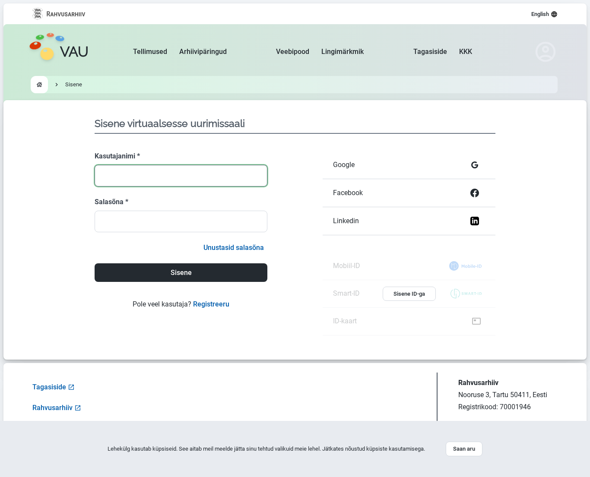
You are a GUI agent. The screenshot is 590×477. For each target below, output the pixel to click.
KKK (465, 51)
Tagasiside (430, 51)
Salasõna (111, 202)
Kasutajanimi (117, 156)
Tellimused (150, 51)
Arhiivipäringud (203, 51)
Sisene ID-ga (409, 294)
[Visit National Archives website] (59, 14)
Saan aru (464, 448)
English (540, 14)
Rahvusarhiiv (52, 408)
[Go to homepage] (39, 84)
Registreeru (211, 304)
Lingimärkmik (342, 51)
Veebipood (292, 51)
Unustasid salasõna (233, 247)
